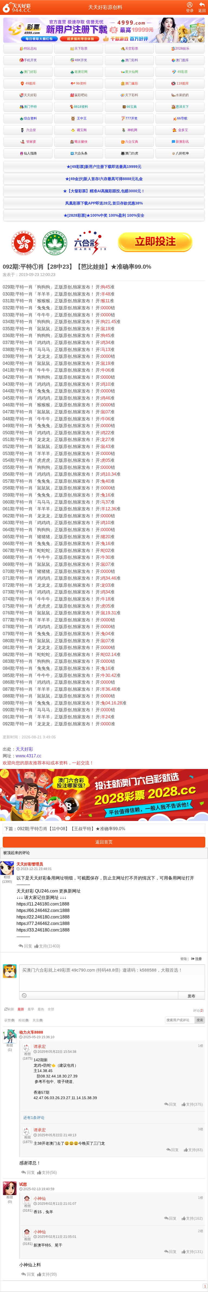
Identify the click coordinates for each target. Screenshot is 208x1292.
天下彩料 (131, 95)
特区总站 (30, 48)
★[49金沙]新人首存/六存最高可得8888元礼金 (104, 179)
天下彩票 (80, 48)
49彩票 (182, 72)
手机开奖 (30, 60)
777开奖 (131, 118)
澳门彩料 (131, 60)
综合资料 (30, 118)
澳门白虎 (131, 153)
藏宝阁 (81, 130)
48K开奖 (81, 60)
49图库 (30, 83)
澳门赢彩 (131, 83)
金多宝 (182, 130)
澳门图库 (182, 60)
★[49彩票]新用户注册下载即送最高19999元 (104, 166)
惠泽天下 (182, 107)
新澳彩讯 (182, 142)
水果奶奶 (182, 95)
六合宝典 (131, 142)
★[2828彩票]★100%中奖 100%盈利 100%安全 (104, 215)
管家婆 (30, 142)
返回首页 (104, 842)
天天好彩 (30, 95)
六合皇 (30, 130)
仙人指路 (30, 153)
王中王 (81, 118)
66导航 (182, 118)
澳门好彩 (30, 72)
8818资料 (81, 107)
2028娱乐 (182, 48)
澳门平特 (30, 107)
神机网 (131, 130)
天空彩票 (131, 48)
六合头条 (80, 153)
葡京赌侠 (80, 142)
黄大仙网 (131, 72)
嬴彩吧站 (80, 95)
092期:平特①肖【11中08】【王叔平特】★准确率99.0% (71, 828)
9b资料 (80, 83)
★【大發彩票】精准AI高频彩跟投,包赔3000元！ (104, 191)
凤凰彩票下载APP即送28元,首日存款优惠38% (104, 203)
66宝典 (131, 107)
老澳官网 (80, 72)
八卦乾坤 (182, 153)
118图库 (182, 83)
